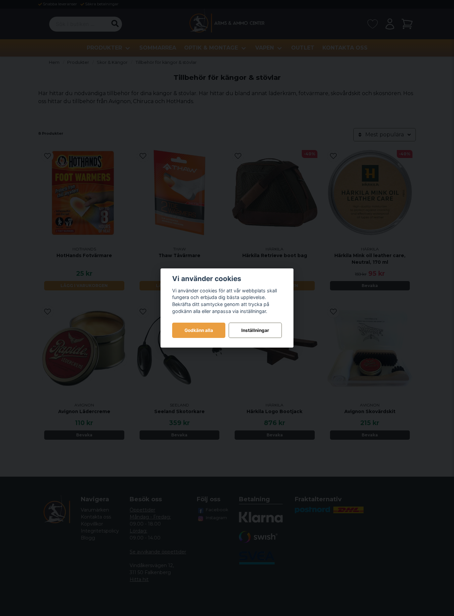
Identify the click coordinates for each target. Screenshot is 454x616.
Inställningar (255, 330)
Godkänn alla (198, 330)
